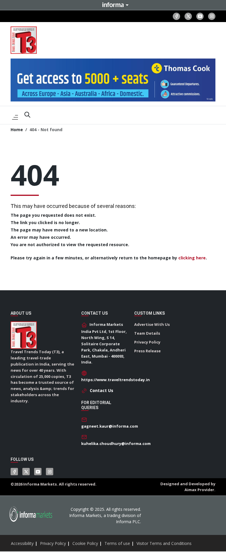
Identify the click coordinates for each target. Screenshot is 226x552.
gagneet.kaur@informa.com (109, 426)
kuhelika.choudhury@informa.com (116, 443)
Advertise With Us (152, 324)
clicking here (192, 258)
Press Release (147, 350)
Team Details (147, 333)
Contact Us (101, 390)
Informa (113, 4)
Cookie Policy (85, 543)
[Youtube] (200, 16)
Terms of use (117, 543)
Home (17, 129)
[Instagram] (211, 16)
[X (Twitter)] (188, 16)
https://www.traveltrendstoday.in (115, 379)
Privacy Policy (147, 342)
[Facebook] (176, 16)
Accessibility (22, 543)
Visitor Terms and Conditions (164, 543)
